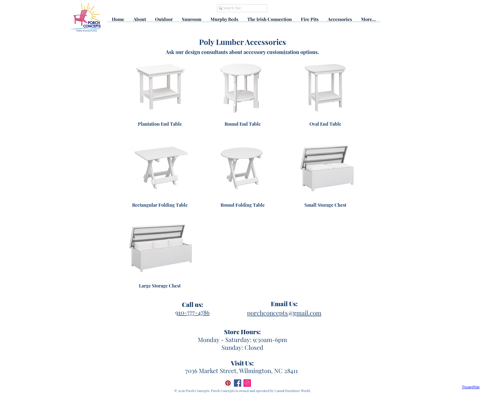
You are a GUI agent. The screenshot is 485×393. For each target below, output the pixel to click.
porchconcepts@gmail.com (284, 313)
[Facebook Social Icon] (237, 383)
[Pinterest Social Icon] (228, 383)
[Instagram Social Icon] (247, 383)
